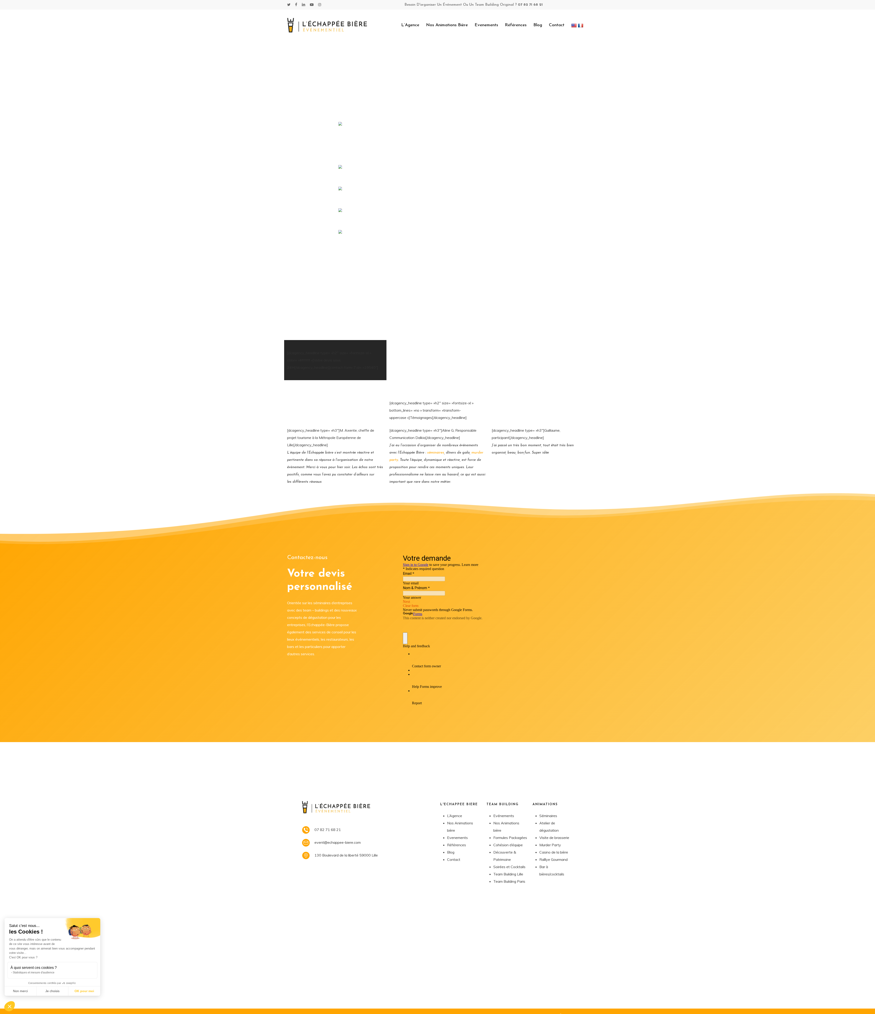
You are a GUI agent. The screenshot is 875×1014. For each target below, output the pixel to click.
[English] (574, 25)
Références (456, 845)
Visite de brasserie (554, 837)
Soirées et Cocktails (509, 866)
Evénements (503, 815)
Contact (453, 859)
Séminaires (548, 815)
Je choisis (52, 991)
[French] (581, 25)
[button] (9, 1006)
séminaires (435, 452)
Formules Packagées (510, 837)
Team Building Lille (508, 874)
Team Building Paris (509, 881)
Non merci (20, 991)
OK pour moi (84, 991)
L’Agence (454, 815)
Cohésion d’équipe (508, 845)
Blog (450, 852)
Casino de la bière (553, 852)
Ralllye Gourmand (553, 859)
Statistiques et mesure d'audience (33, 972)
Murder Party (550, 845)
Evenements (457, 837)
